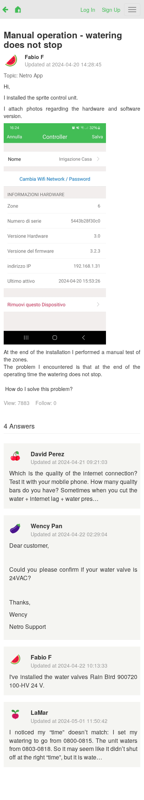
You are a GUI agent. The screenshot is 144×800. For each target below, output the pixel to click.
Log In (87, 9)
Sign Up (111, 9)
